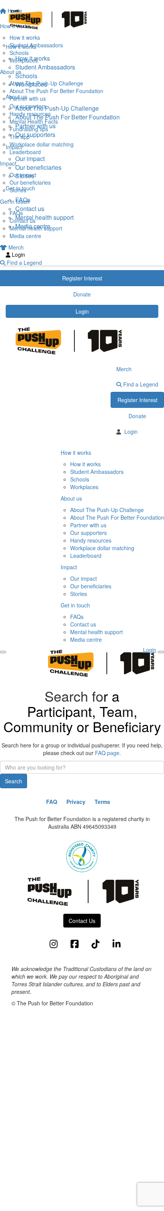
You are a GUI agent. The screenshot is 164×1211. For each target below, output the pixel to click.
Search (13, 781)
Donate (137, 416)
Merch (124, 369)
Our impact (30, 158)
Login (82, 311)
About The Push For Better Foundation (67, 117)
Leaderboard (85, 555)
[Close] (161, 652)
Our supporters (35, 134)
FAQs (23, 199)
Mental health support (44, 217)
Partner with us (35, 125)
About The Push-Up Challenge (57, 108)
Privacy (75, 801)
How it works (32, 58)
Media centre (32, 226)
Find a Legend (140, 384)
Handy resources (90, 540)
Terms (102, 801)
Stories (24, 175)
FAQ (51, 801)
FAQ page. (108, 753)
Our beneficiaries (38, 167)
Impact (69, 567)
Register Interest (137, 400)
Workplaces (31, 84)
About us (71, 498)
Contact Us (82, 920)
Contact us (29, 208)
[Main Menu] (3, 652)
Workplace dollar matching (102, 548)
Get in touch (75, 605)
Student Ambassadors (45, 67)
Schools (26, 75)
